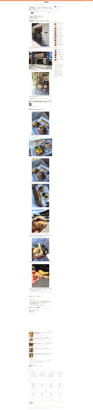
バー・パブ (59, 374)
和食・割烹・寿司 (42, 374)
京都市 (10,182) (56, 65)
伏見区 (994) (61, 65)
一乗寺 (51, 384)
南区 (42, 394)
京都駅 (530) (61, 74)
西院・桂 (60, 387)
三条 (42, 383)
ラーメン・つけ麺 (60, 373)
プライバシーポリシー (45, 405)
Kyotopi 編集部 (58, 50)
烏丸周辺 (60, 383)
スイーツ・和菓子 (51, 373)
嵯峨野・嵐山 (59, 384)
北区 (33, 394)
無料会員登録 (59, 2)
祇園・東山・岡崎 (33, 383)
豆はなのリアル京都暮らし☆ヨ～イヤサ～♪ (38, 335)
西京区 (33, 395)
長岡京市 (51, 398)
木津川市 (33, 398)
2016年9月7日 (42, 305)
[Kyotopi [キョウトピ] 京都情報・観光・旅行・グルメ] (46, 2)
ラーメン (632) (61, 70)
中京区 (42, 395)
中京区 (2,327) (61, 64)
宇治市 (59, 398)
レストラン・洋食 (33, 375)
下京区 (59, 394)
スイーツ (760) (56, 75)
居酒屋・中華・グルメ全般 (42, 375)
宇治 (42, 387)
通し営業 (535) (56, 70)
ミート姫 (34, 356)
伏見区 (51, 394)
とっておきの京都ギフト (55, 2)
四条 (50, 383)
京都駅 (42, 384)
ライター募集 (40, 405)
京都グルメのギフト (55, 405)
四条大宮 (51, 387)
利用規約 (50, 405)
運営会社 (31, 405)
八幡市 (42, 398)
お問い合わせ (35, 405)
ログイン (63, 2)
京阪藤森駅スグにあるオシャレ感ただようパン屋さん (36, 16)
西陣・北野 (33, 387)
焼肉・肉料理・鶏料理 (50, 374)
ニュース (60, 375)
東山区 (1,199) (56, 74)
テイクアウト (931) (57, 69)
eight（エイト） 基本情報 (33, 18)
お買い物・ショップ (51, 375)
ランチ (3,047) (56, 64)
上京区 (51, 395)
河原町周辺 (33, 384)
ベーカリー (42, 373)
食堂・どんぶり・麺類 (33, 374)
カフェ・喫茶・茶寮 (33, 373)
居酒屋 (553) (61, 75)
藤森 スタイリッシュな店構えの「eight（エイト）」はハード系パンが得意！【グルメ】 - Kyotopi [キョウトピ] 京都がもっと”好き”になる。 (40, 101)
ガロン (57, 33)
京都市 (46, 391)
